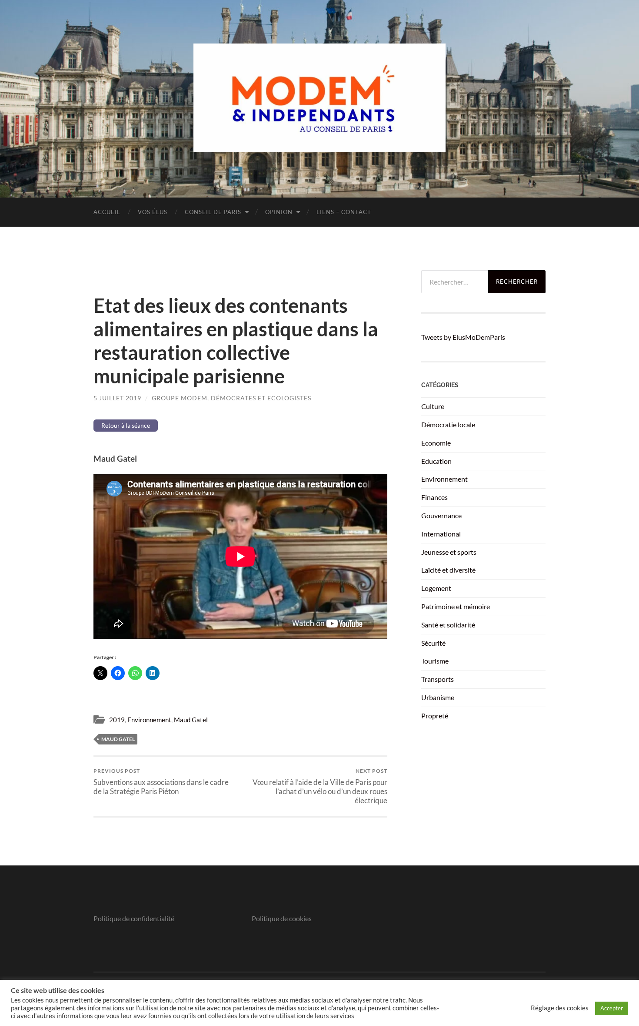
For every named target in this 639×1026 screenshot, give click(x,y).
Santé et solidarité (448, 624)
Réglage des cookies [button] (560, 1008)
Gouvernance (441, 515)
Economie (436, 443)
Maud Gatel (191, 720)
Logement (436, 588)
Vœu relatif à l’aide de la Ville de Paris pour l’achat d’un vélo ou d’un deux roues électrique (320, 786)
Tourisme (435, 661)
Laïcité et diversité (448, 570)
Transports (437, 679)
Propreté (434, 715)
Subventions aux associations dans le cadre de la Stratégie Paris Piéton (161, 781)
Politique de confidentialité (133, 918)
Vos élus (152, 211)
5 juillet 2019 (117, 398)
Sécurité (433, 643)
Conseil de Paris (213, 211)
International (441, 534)
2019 (117, 720)
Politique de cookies (282, 918)
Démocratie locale (448, 424)
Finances (434, 497)
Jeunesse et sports (448, 552)
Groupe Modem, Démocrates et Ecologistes (231, 398)
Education (436, 461)
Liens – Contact (343, 211)
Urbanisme (437, 697)
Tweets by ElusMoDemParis (463, 337)
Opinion (279, 211)
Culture (432, 406)
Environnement (149, 720)
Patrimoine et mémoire (455, 606)
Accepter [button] (611, 1008)
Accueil (106, 211)
